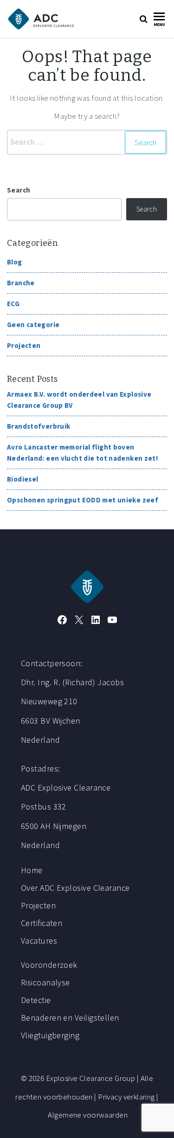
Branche (21, 282)
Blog (14, 261)
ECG (13, 303)
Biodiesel (22, 479)
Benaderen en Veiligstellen (70, 1017)
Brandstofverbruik (38, 426)
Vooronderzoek (49, 964)
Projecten (23, 345)
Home (32, 870)
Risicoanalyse (45, 982)
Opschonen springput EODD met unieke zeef (82, 499)
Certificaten (41, 923)
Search (18, 190)
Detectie (36, 1000)
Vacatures (39, 940)
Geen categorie (33, 324)
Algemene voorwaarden (88, 1115)
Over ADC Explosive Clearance (75, 887)
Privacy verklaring (126, 1097)
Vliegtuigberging (50, 1035)
